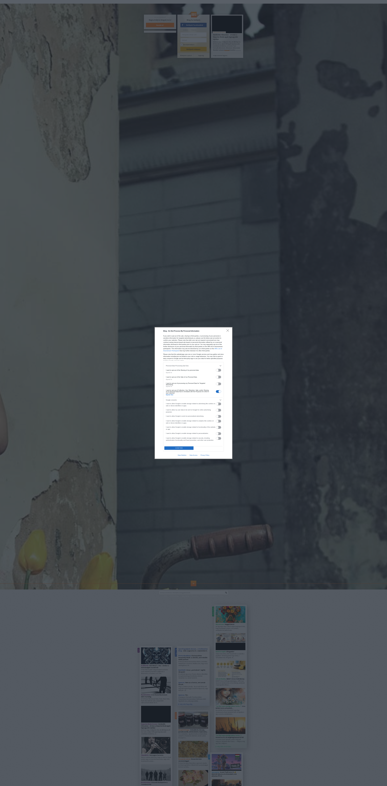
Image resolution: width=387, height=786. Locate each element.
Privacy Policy (205, 455)
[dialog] (193, 393)
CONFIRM (179, 448)
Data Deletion (182, 455)
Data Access (193, 455)
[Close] (228, 331)
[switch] (218, 370)
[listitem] (193, 366)
